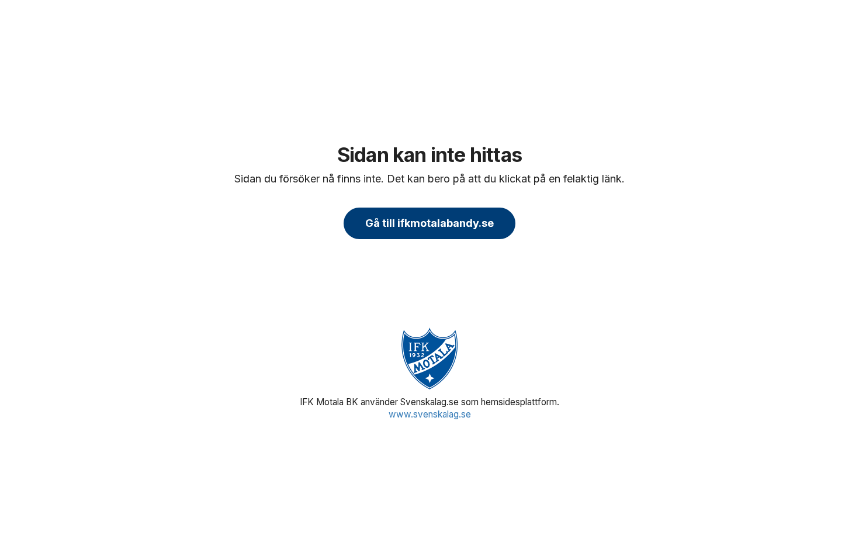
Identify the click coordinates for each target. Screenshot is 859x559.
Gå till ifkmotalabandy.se (429, 223)
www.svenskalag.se (430, 414)
